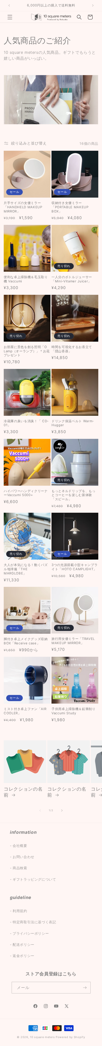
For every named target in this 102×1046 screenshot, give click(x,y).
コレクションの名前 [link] (23, 792)
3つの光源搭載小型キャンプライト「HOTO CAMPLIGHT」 (74, 567)
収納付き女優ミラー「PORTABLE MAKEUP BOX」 (70, 207)
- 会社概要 (18, 845)
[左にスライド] (40, 810)
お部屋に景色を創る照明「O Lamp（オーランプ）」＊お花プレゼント (27, 351)
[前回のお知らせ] (9, 5)
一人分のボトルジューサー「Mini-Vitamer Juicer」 (71, 279)
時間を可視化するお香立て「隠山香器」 (71, 349)
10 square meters (42, 1037)
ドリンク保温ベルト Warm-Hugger (72, 423)
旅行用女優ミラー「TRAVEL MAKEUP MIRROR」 (73, 641)
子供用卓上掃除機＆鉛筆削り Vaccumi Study (73, 711)
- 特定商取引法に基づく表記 (33, 922)
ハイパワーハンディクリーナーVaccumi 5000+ (26, 493)
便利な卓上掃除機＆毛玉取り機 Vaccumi (26, 279)
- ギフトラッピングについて (33, 879)
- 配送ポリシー (22, 944)
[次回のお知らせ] (92, 5)
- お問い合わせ (22, 857)
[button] (9, 17)
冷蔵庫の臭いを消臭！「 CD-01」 (26, 423)
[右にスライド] (61, 810)
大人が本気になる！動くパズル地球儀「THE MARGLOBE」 (26, 569)
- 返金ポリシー (22, 956)
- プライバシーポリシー (29, 933)
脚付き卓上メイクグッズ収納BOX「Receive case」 (26, 641)
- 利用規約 (18, 911)
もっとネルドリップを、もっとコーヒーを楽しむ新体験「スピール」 (73, 495)
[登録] (84, 987)
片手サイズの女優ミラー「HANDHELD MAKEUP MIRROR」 (23, 207)
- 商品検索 (18, 868)
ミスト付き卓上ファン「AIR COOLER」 (25, 711)
